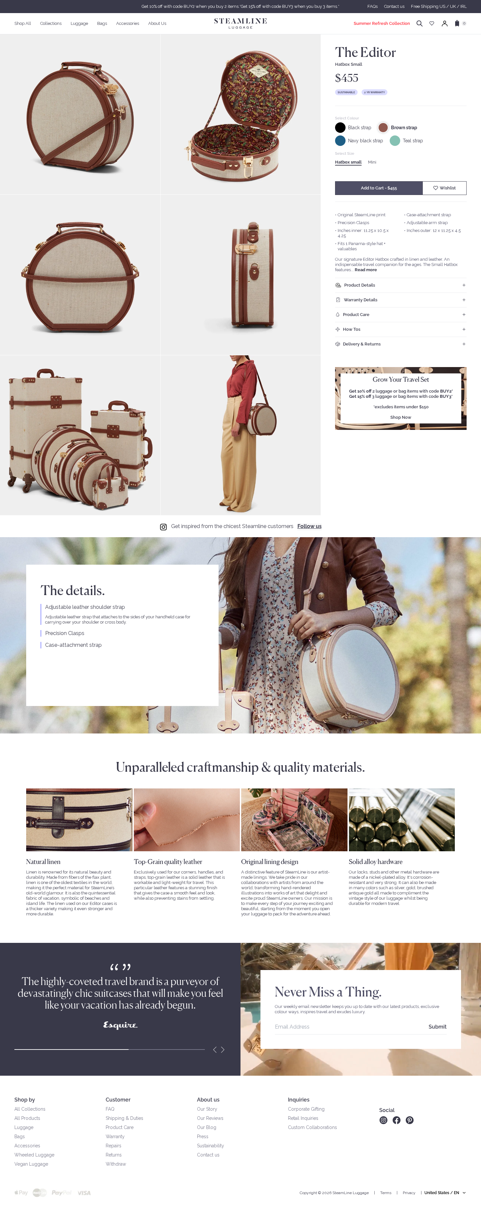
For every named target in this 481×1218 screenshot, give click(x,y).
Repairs (113, 1145)
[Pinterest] (410, 1120)
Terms (385, 1193)
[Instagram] (383, 1120)
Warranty (115, 1136)
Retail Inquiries (303, 1118)
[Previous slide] (215, 1049)
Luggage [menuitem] (79, 23)
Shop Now (400, 417)
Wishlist (448, 187)
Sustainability (210, 1145)
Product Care (120, 1127)
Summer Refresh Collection (382, 23)
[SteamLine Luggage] (240, 23)
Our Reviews (210, 1118)
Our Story (207, 1109)
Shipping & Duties (124, 1118)
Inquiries (299, 1100)
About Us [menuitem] (157, 23)
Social (387, 1110)
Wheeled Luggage (34, 1154)
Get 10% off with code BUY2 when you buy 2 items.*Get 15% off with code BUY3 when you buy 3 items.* (240, 6)
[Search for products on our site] (420, 23)
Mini (372, 162)
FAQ (110, 1109)
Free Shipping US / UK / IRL (439, 6)
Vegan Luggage (31, 1164)
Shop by (24, 1100)
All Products (27, 1118)
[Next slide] (223, 1049)
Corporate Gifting (306, 1109)
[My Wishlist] (431, 23)
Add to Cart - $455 (379, 187)
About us (208, 1100)
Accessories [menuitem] (127, 23)
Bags (19, 1136)
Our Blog (206, 1127)
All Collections (29, 1109)
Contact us (394, 6)
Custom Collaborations (312, 1127)
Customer (118, 1100)
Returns (114, 1154)
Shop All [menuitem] (22, 23)
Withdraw (116, 1164)
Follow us (309, 526)
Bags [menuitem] (102, 23)
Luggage (23, 1127)
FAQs (372, 6)
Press (202, 1136)
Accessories (27, 1145)
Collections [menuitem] (51, 23)
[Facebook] (397, 1120)
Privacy (409, 1193)
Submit (438, 1027)
